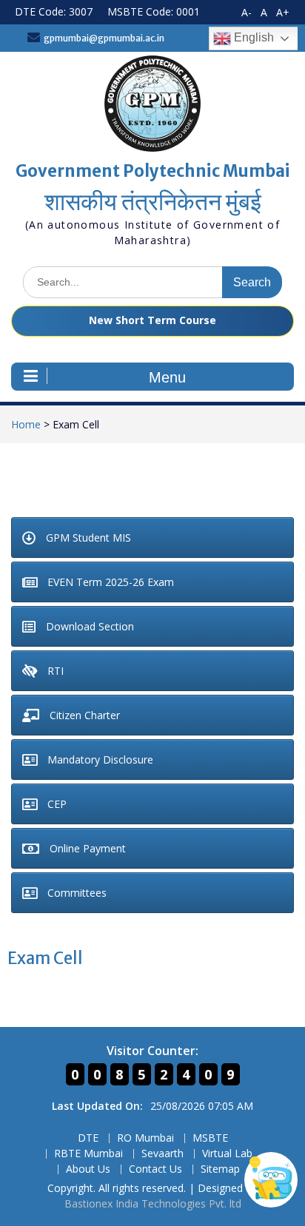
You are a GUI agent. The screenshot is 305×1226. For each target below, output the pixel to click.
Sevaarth (162, 1154)
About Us (88, 1169)
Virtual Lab (227, 1154)
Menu (167, 377)
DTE (88, 1138)
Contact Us (155, 1169)
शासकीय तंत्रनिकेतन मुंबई (152, 202)
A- (246, 12)
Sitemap (220, 1169)
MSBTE (210, 1138)
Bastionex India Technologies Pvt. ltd (152, 1203)
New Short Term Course (152, 320)
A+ (282, 12)
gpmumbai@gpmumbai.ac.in (104, 38)
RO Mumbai (145, 1138)
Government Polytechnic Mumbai (153, 171)
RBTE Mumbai (88, 1154)
